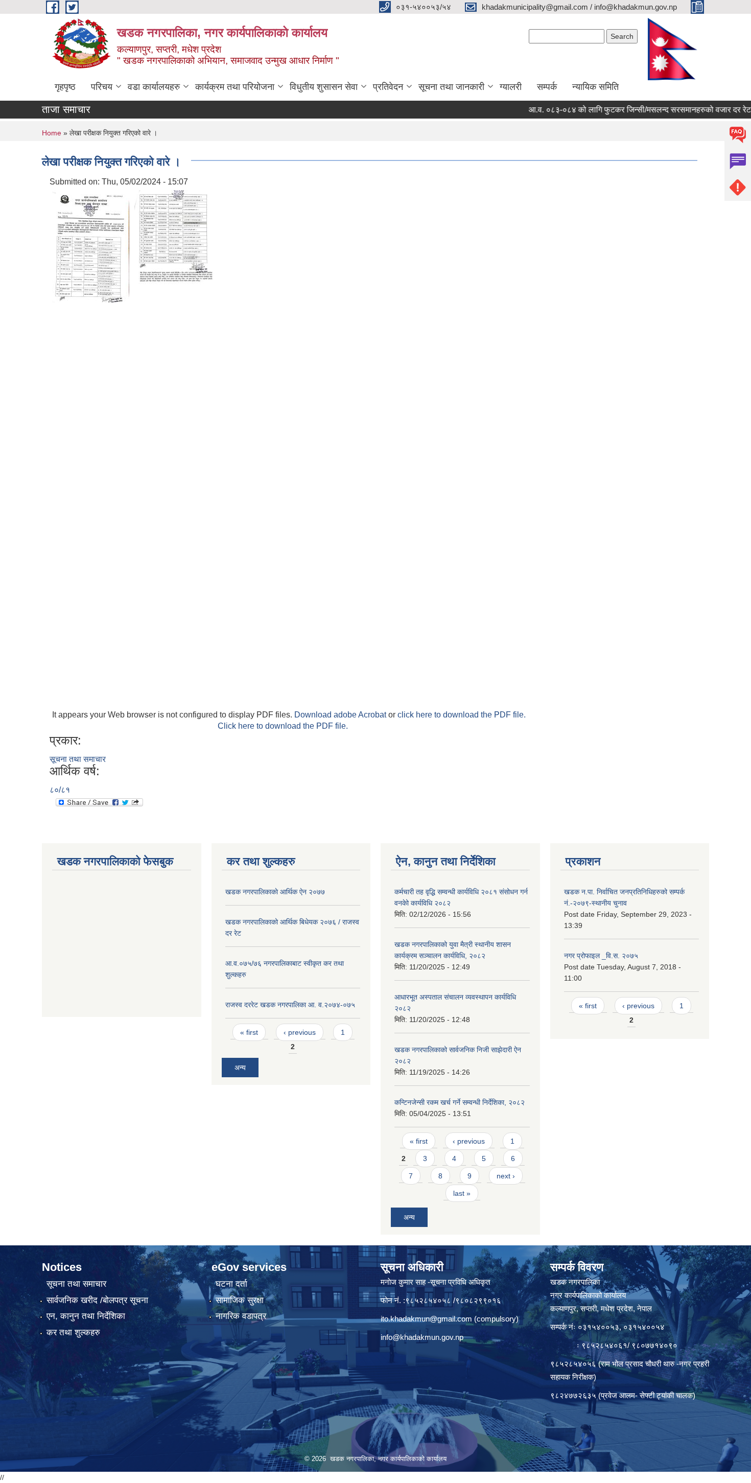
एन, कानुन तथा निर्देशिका (85, 1316)
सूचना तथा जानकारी (451, 87)
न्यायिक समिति (595, 87)
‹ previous (300, 1032)
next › (506, 1176)
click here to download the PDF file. (461, 714)
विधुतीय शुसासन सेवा (324, 87)
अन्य (240, 1067)
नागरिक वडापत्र (241, 1316)
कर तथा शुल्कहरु (73, 1332)
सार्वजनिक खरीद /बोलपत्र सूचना (97, 1300)
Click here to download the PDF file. (283, 726)
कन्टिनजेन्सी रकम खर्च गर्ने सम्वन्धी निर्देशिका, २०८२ (459, 1102)
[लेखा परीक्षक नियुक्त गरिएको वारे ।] (90, 245)
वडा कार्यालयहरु (154, 87)
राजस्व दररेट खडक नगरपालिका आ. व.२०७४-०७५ (290, 1005)
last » (462, 1193)
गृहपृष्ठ (65, 87)
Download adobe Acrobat (341, 714)
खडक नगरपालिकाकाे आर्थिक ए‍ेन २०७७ (275, 892)
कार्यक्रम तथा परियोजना (234, 87)
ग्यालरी (511, 87)
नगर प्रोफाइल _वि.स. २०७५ (601, 956)
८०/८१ (60, 789)
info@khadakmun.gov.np (422, 1337)
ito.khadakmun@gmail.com (426, 1318)
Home (51, 133)
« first (249, 1032)
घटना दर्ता (231, 1284)
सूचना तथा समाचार (78, 759)
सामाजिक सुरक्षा (240, 1300)
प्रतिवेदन (388, 87)
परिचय (101, 87)
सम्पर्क (547, 87)
